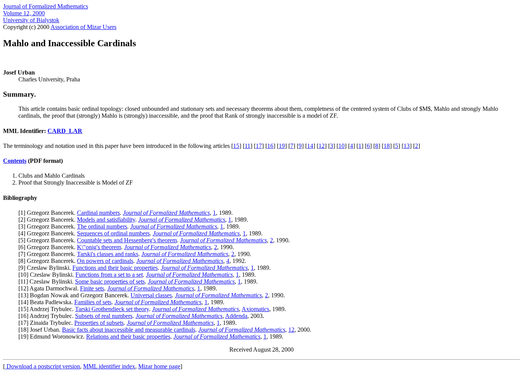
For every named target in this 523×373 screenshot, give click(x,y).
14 (310, 146)
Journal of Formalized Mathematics (45, 6)
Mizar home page (159, 366)
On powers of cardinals (105, 261)
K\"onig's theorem (99, 247)
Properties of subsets (99, 322)
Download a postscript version (42, 366)
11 (247, 146)
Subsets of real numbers (103, 316)
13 (407, 146)
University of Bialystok (31, 20)
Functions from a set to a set (109, 274)
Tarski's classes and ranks (107, 254)
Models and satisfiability (106, 219)
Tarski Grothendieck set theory (112, 309)
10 (341, 146)
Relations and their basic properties (128, 336)
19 (282, 146)
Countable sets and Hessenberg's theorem (127, 240)
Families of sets (92, 302)
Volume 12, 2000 (24, 13)
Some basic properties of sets (110, 281)
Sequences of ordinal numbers (113, 233)
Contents (14, 160)
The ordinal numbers (102, 226)
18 (387, 146)
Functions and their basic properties (115, 267)
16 (270, 146)
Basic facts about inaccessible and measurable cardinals (128, 329)
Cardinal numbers (98, 212)
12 (322, 146)
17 (259, 146)
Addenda (236, 316)
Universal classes (151, 295)
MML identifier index (109, 366)
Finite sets (92, 288)
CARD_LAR (64, 131)
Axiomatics (255, 309)
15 (236, 146)
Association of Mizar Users (83, 27)
